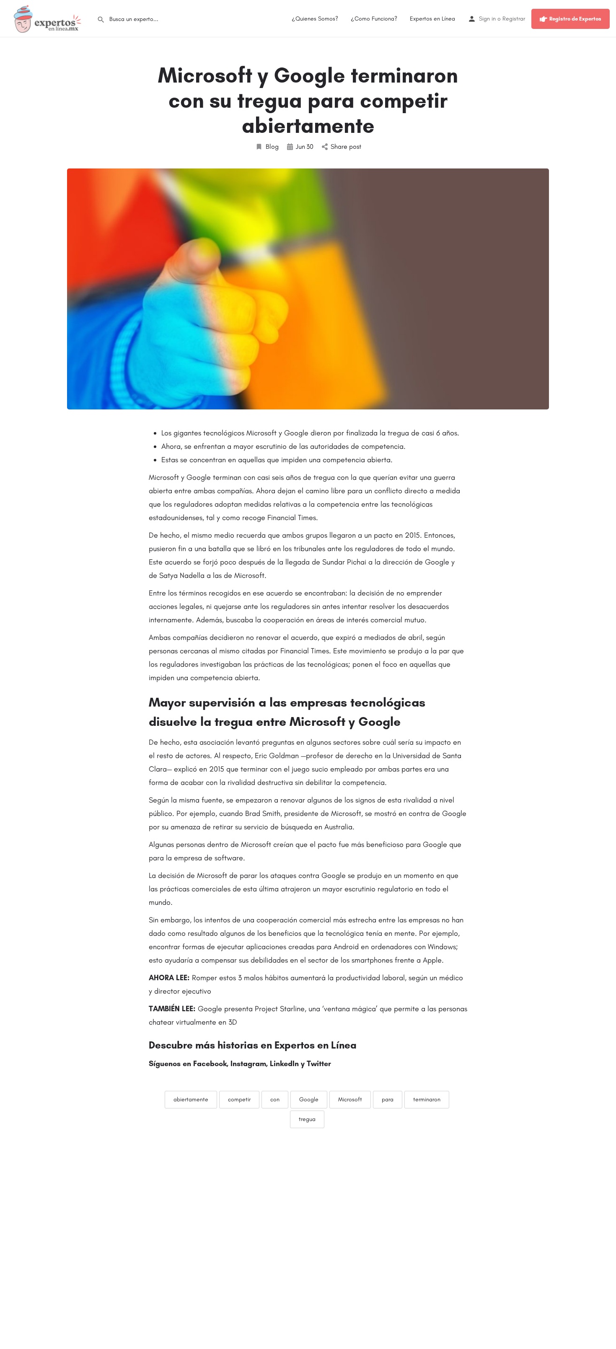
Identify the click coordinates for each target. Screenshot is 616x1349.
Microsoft (350, 1099)
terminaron (426, 1099)
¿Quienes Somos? (315, 18)
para (387, 1099)
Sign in (487, 18)
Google (308, 1099)
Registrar (513, 18)
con (275, 1099)
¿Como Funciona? (374, 18)
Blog (272, 146)
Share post (346, 146)
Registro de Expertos (575, 19)
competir (239, 1099)
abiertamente (190, 1099)
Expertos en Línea (432, 18)
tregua (307, 1119)
